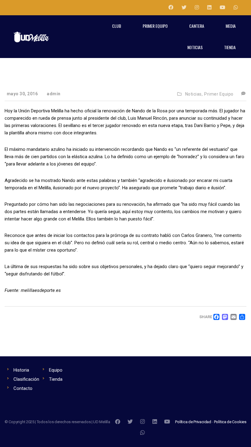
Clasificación (26, 379)
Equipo (55, 370)
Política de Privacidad (193, 422)
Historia (21, 370)
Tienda (55, 379)
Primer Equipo (219, 94)
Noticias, (194, 94)
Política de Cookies (230, 422)
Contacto (22, 388)
